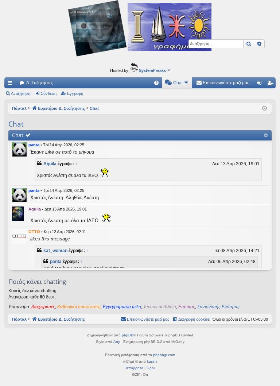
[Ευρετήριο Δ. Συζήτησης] (140, 29)
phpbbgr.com (164, 355)
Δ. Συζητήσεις (39, 82)
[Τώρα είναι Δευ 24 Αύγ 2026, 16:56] (264, 108)
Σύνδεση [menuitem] (261, 84)
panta (33, 145)
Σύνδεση (49, 93)
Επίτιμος (186, 306)
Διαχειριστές (43, 306)
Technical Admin (159, 306)
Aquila (50, 163)
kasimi (152, 361)
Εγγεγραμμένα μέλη (122, 306)
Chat (17, 135)
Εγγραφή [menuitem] (272, 84)
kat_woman (55, 250)
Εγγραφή (75, 93)
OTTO (34, 231)
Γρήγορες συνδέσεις (11, 84)
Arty (116, 342)
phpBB (127, 335)
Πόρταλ (19, 108)
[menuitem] (156, 82)
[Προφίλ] (19, 149)
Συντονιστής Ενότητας (218, 306)
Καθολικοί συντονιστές (79, 306)
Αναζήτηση (20, 93)
